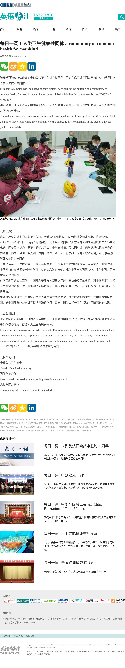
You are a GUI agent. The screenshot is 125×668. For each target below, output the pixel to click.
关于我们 (7, 636)
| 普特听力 (62, 619)
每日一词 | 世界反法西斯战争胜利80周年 (76, 446)
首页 (2, 29)
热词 (35, 29)
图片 (85, 29)
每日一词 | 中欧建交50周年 (65, 475)
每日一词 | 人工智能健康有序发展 (71, 534)
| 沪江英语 (21, 619)
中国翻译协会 (9, 619)
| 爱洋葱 (82, 619)
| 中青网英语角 (103, 619)
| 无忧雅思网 (41, 619)
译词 (68, 29)
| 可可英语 (73, 619)
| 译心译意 (91, 619)
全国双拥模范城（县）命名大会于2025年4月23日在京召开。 (76, 571)
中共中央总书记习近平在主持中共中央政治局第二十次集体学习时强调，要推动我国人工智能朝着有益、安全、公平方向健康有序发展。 (79, 546)
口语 (52, 29)
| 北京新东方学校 (11, 622)
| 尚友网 (31, 619)
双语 (19, 29)
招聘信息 (30, 636)
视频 (101, 29)
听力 (118, 29)
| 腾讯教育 (52, 619)
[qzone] (22, 66)
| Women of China (27, 622)
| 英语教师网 (117, 619)
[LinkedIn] (31, 66)
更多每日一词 (8, 438)
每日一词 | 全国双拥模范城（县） (71, 563)
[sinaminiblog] (13, 66)
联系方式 (18, 636)
